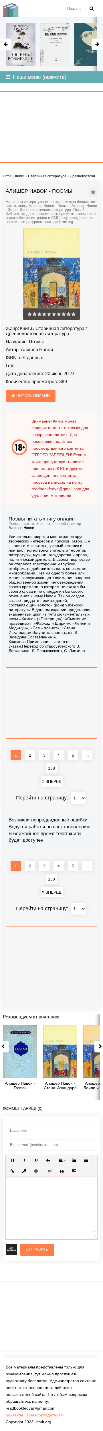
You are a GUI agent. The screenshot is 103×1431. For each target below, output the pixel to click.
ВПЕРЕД (52, 781)
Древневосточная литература (37, 333)
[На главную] (14, 8)
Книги (26, 328)
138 (51, 768)
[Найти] (91, 8)
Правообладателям (45, 1415)
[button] (12, 1160)
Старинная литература (59, 328)
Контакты (14, 1415)
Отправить (37, 1249)
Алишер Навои (37, 349)
